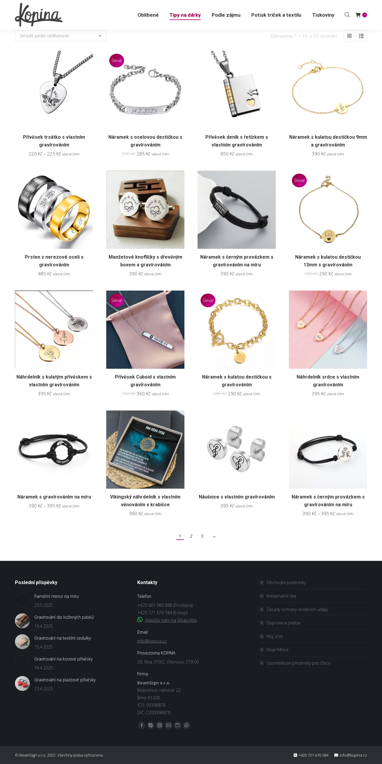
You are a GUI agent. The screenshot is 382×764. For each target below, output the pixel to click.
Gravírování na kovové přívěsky (63, 659)
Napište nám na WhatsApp (170, 620)
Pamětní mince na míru (56, 596)
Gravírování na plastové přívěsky (65, 680)
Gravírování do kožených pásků (64, 617)
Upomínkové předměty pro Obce (299, 663)
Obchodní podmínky (286, 582)
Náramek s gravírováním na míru (54, 497)
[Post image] (22, 599)
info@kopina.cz (152, 641)
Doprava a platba (283, 623)
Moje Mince (278, 649)
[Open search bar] (347, 14)
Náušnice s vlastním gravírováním (237, 497)
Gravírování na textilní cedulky (62, 638)
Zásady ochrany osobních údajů (297, 609)
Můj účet (275, 636)
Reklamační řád (281, 596)
